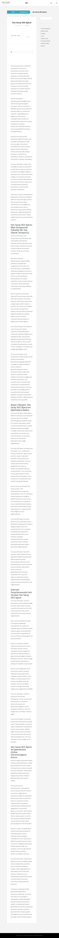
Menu (56, 3)
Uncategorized (18, 25)
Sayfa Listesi (44, 38)
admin (28, 36)
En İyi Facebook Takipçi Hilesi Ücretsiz (45, 31)
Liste (42, 36)
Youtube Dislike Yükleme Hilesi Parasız (45, 43)
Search (51, 3)
